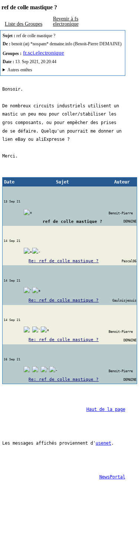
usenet (103, 443)
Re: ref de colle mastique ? (64, 261)
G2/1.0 (42, 70)
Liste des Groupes (23, 24)
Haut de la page (105, 409)
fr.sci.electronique (43, 53)
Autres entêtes (19, 69)
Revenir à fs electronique (66, 21)
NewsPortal (112, 477)
